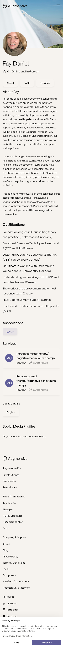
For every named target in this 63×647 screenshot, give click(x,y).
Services (45, 82)
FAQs (27, 82)
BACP (10, 331)
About (10, 82)
